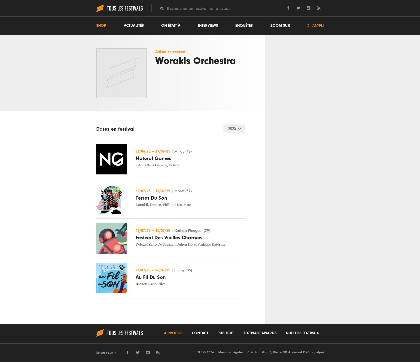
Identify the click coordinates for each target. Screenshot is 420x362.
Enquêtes (244, 26)
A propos (173, 333)
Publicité (225, 333)
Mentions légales (230, 352)
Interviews (208, 26)
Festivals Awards (260, 333)
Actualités (134, 26)
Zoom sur (280, 26)
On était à (170, 26)
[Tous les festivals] (119, 11)
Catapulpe (315, 352)
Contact (200, 333)
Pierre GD (280, 352)
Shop (101, 26)
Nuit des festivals (302, 333)
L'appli (316, 26)
